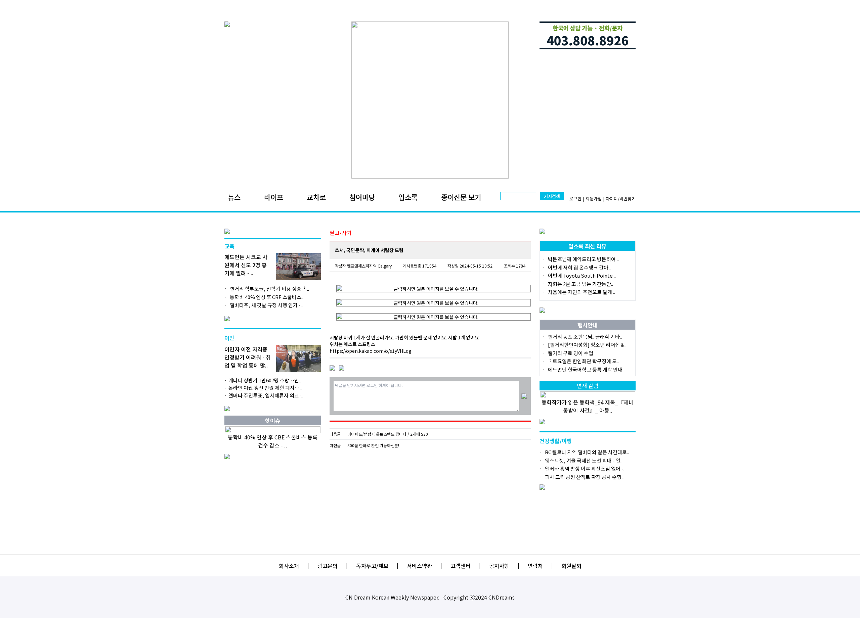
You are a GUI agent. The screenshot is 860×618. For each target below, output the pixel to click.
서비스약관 (419, 566)
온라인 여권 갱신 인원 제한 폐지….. (265, 387)
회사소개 (289, 566)
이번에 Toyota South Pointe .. (582, 275)
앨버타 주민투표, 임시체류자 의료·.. (265, 395)
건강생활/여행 (556, 441)
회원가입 (594, 198)
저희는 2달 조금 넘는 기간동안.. (580, 283)
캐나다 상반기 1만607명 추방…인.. (264, 380)
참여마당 (362, 197)
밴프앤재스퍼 (358, 266)
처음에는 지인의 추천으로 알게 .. (581, 291)
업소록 (408, 197)
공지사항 (499, 566)
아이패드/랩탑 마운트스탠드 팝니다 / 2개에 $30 (387, 434)
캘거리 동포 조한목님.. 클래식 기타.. (585, 336)
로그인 (575, 198)
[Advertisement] (430, 500)
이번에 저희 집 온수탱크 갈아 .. (579, 267)
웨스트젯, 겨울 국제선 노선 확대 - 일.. (583, 460)
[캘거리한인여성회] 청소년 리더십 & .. (588, 344)
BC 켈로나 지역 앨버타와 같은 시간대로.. (587, 452)
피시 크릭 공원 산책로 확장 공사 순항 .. (585, 476)
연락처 (535, 566)
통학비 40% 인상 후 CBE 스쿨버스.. (266, 296)
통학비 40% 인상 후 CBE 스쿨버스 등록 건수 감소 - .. (272, 441)
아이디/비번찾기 (621, 198)
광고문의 (327, 566)
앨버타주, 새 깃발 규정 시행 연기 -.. (266, 304)
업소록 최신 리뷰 (587, 246)
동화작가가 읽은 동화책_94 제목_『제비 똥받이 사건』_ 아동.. (588, 406)
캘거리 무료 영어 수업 (570, 352)
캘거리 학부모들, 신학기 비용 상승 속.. (269, 288)
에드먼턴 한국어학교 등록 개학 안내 (585, 369)
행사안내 (587, 325)
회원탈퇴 (571, 566)
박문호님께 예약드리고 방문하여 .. (583, 259)
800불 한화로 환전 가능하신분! (373, 445)
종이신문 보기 (461, 197)
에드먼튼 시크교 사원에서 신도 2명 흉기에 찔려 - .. (245, 265)
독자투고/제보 (372, 566)
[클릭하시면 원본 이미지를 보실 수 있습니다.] (433, 288)
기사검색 (552, 196)
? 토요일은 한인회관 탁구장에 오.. (583, 361)
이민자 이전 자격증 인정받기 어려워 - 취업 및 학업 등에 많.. (247, 357)
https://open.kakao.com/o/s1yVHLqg (371, 350)
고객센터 (460, 566)
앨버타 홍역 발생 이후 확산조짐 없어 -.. (585, 468)
